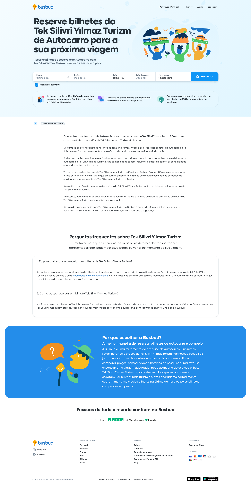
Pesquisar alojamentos (50, 85)
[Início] (35, 123)
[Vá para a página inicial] (43, 7)
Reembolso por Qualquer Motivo (91, 276)
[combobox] (48, 77)
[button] (68, 77)
